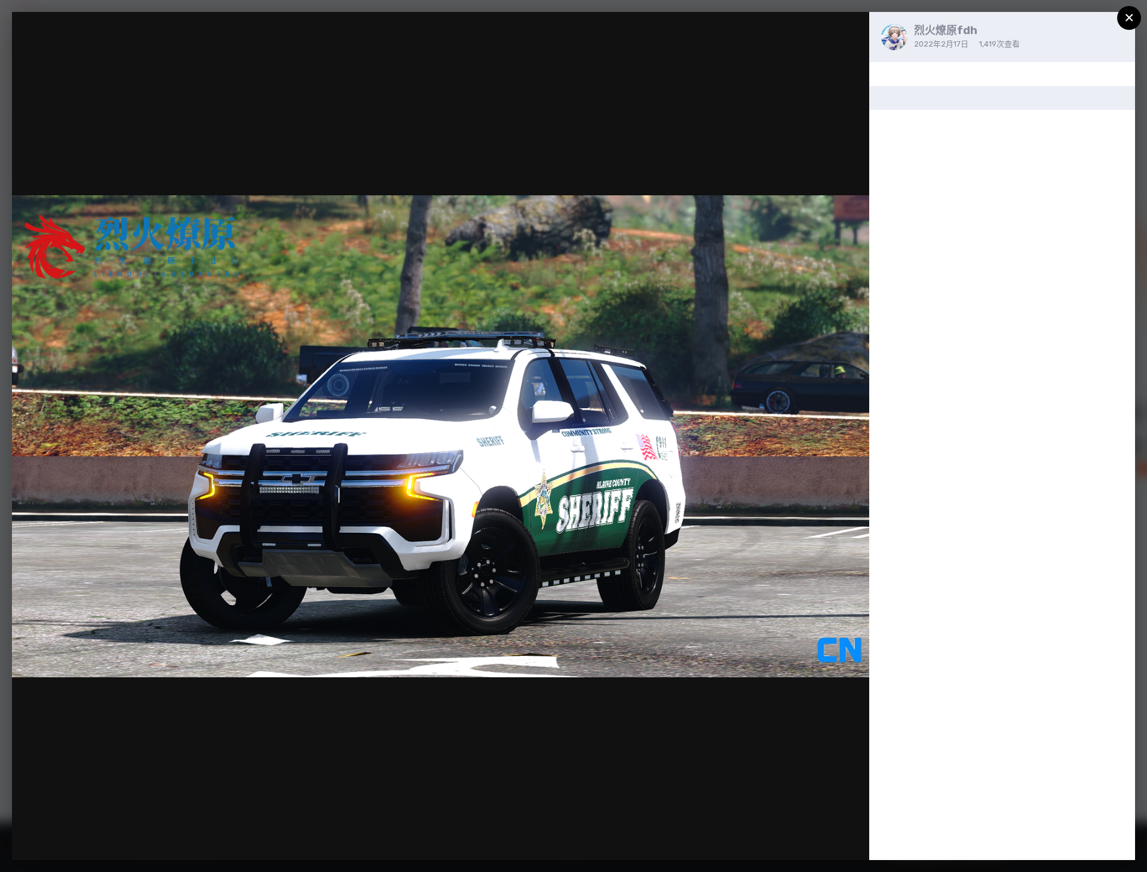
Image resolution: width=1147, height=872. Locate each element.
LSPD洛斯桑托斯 (83, 43)
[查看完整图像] (848, 33)
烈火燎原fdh (945, 30)
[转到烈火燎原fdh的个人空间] (894, 37)
